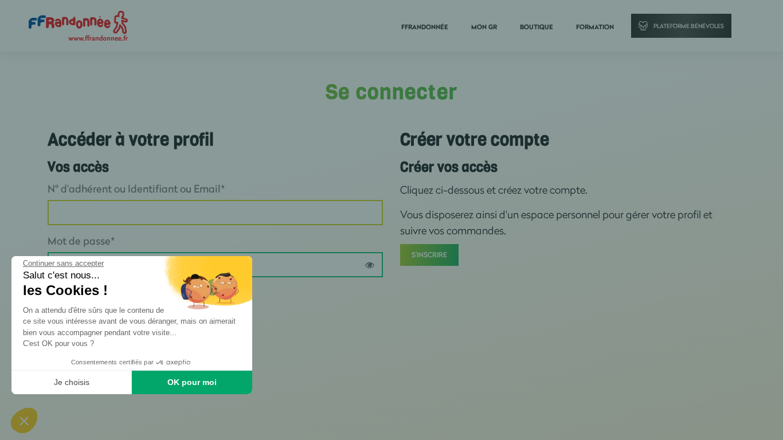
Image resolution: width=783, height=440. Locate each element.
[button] (24, 420)
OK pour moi (192, 382)
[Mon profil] (78, 24)
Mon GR (484, 27)
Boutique (536, 27)
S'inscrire (429, 255)
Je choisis (71, 382)
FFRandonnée (424, 27)
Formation (595, 27)
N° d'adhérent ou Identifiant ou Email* (136, 188)
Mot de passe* (81, 240)
